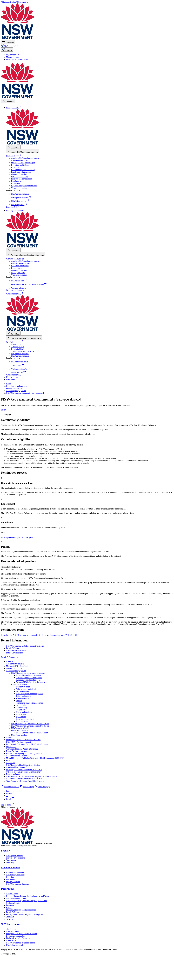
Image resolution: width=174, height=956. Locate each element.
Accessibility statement (15, 875)
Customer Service (13, 903)
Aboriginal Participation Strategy (19, 767)
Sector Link (11, 746)
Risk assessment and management (29, 694)
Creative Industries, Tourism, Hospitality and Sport (26, 901)
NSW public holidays (20, 353)
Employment (16, 268)
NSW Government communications (20, 943)
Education (10, 905)
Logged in (8, 50)
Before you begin (23, 687)
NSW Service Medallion (21, 728)
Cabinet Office (12, 894)
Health (19, 700)
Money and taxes (18, 272)
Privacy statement (13, 881)
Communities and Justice (16, 898)
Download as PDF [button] (10, 787)
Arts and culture (17, 347)
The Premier (11, 929)
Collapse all (16, 567)
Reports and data (13, 774)
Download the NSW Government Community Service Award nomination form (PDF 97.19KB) (39, 635)
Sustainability (21, 707)
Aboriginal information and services (25, 158)
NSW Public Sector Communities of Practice (24, 779)
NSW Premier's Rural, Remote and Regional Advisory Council (31, 776)
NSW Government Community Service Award (30, 723)
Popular (5, 850)
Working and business (16, 259)
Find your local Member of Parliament (21, 933)
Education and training (20, 165)
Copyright (10, 877)
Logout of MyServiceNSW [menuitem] (17, 59)
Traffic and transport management (29, 703)
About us (10, 661)
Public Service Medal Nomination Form (32, 733)
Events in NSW (17, 349)
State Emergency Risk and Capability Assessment (26, 781)
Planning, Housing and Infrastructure (21, 910)
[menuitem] (12, 55)
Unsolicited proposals (14, 945)
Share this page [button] (42, 787)
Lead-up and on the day (25, 719)
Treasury (9, 919)
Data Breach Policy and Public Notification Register (27, 744)
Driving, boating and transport (23, 163)
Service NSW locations (15, 858)
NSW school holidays (20, 356)
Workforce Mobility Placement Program (22, 749)
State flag (10, 862)
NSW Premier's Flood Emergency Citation (23, 765)
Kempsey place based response (28, 680)
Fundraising (21, 714)
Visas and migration (19, 188)
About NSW (16, 344)
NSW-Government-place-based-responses (28, 673)
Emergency (15, 167)
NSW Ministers (12, 931)
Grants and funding (19, 174)
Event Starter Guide (19, 684)
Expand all (6, 567)
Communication (22, 698)
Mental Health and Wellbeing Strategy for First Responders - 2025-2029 (35, 758)
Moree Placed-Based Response (28, 675)
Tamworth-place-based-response (29, 677)
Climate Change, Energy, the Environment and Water (27, 896)
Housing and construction (21, 179)
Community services (19, 160)
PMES (8, 760)
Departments (7, 888)
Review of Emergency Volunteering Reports (24, 753)
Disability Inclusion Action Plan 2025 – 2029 (24, 769)
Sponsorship (21, 717)
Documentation (22, 691)
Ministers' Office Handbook (17, 666)
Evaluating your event (25, 721)
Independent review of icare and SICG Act (23, 740)
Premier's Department (9, 657)
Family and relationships (21, 172)
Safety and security (24, 696)
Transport (10, 917)
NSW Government (10, 924)
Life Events (16, 183)
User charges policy (19, 735)
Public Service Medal (19, 730)
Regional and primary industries (24, 186)
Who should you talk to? (26, 689)
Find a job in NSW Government (19, 938)
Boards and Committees (15, 936)
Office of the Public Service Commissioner (23, 772)
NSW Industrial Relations (16, 756)
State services (11, 860)
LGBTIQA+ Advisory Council (18, 742)
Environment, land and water (23, 170)
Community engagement (16, 671)
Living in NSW (14, 156)
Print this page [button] (27, 787)
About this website (10, 867)
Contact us (10, 763)
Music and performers (25, 712)
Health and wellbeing (19, 176)
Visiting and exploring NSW (22, 351)
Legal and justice (18, 181)
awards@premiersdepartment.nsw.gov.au (17, 537)
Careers (9, 737)
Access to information (15, 664)
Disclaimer (10, 879)
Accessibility (21, 705)
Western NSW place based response (30, 682)
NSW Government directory (17, 884)
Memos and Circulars (14, 668)
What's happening (15, 342)
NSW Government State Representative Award (30, 726)
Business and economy (20, 263)
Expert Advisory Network (16, 751)
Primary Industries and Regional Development (24, 914)
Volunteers (20, 710)
